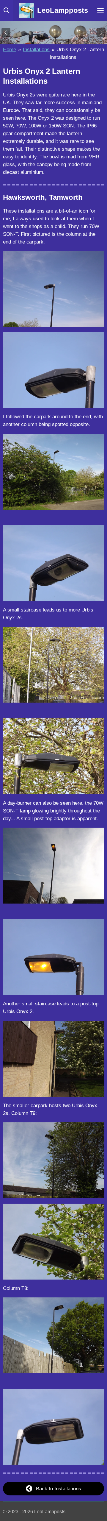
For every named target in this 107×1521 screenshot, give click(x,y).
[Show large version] (53, 289)
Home (9, 49)
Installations (36, 49)
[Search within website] (6, 10)
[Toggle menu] (100, 10)
